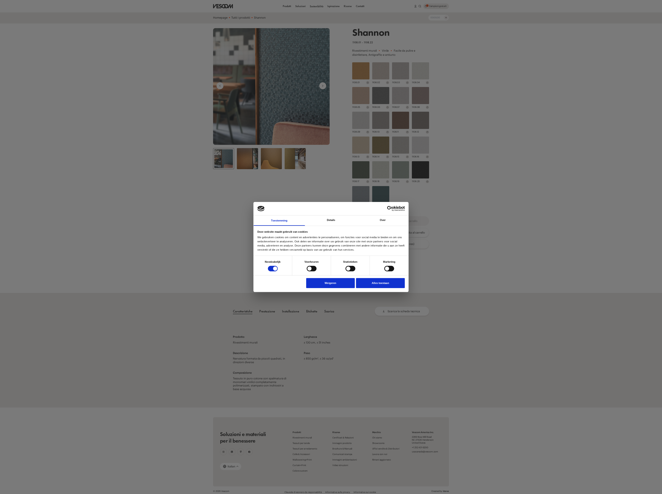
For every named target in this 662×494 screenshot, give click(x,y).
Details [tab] (331, 220)
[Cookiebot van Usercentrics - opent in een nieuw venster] (390, 208)
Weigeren (330, 283)
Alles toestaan (380, 283)
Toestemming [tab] (279, 220)
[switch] (312, 268)
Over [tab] (383, 220)
